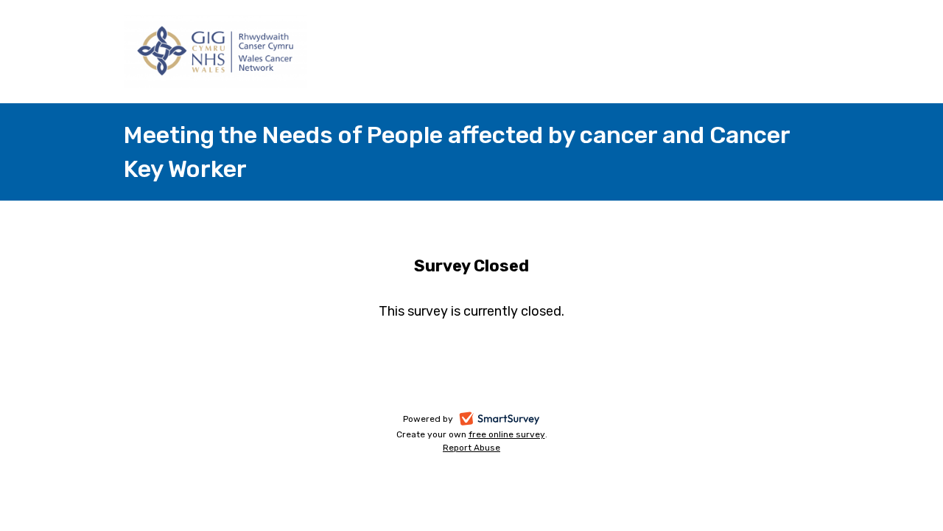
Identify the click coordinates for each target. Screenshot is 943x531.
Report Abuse (471, 447)
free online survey (507, 434)
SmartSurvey (516, 420)
